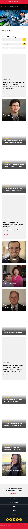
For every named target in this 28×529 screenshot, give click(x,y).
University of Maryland (14, 1)
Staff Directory (14, 502)
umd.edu (2, 527)
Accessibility (8, 525)
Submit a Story (14, 493)
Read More (5, 91)
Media (14, 510)
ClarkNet (14, 514)
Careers (14, 506)
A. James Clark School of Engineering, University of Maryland (9, 5)
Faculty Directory (14, 498)
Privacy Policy (2, 525)
